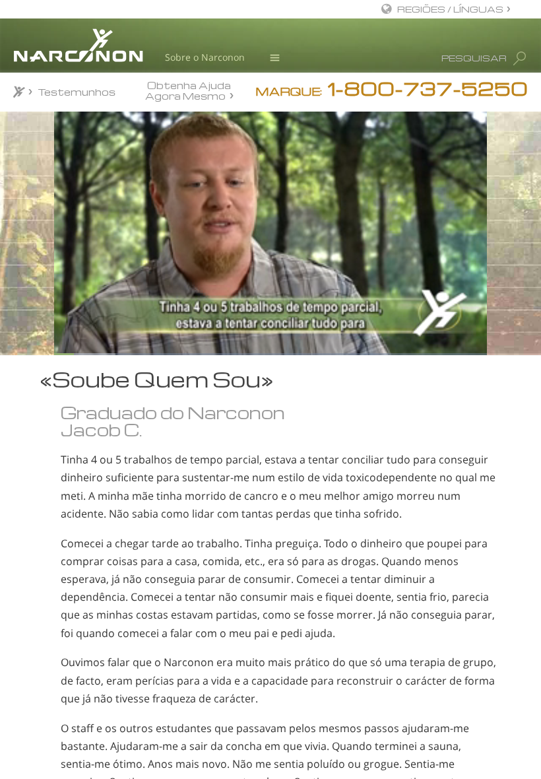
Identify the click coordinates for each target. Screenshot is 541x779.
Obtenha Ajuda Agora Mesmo (188, 90)
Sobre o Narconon (205, 57)
